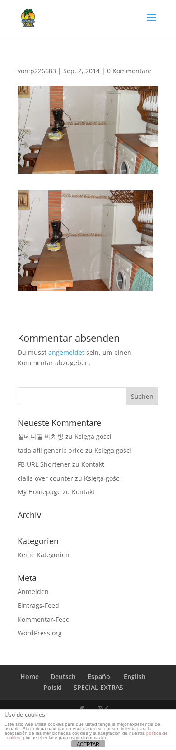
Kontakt (92, 464)
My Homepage (39, 491)
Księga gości (92, 436)
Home (29, 676)
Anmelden (33, 591)
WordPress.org (40, 633)
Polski (52, 687)
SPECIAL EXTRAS (98, 687)
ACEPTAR (88, 744)
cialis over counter (45, 478)
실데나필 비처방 (41, 436)
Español (100, 676)
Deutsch (63, 676)
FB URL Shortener (44, 464)
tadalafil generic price (50, 450)
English (135, 676)
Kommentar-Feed (44, 619)
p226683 (43, 71)
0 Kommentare (129, 71)
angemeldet (66, 352)
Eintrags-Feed (38, 605)
